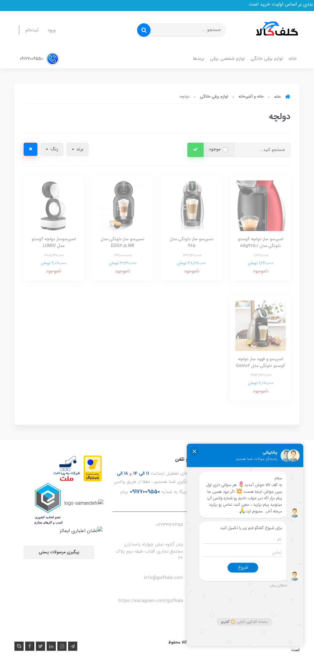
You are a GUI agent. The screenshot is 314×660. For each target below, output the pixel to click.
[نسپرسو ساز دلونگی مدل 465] (191, 205)
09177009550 (32, 58)
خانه (293, 58)
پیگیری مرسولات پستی (59, 552)
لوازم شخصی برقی (227, 58)
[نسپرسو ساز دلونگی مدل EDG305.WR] (122, 205)
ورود (52, 30)
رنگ (53, 149)
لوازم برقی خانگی (267, 58)
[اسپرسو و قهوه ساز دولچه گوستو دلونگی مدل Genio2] (260, 325)
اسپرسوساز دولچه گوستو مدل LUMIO (54, 242)
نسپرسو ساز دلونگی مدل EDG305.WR (122, 242)
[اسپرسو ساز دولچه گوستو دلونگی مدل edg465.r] (260, 205)
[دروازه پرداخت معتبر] (92, 468)
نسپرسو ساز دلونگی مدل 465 (191, 242)
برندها (198, 58)
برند (79, 149)
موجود (214, 149)
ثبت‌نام (32, 30)
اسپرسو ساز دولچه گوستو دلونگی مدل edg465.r (260, 242)
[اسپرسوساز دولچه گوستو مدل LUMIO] (53, 205)
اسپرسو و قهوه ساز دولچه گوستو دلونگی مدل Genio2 (260, 362)
